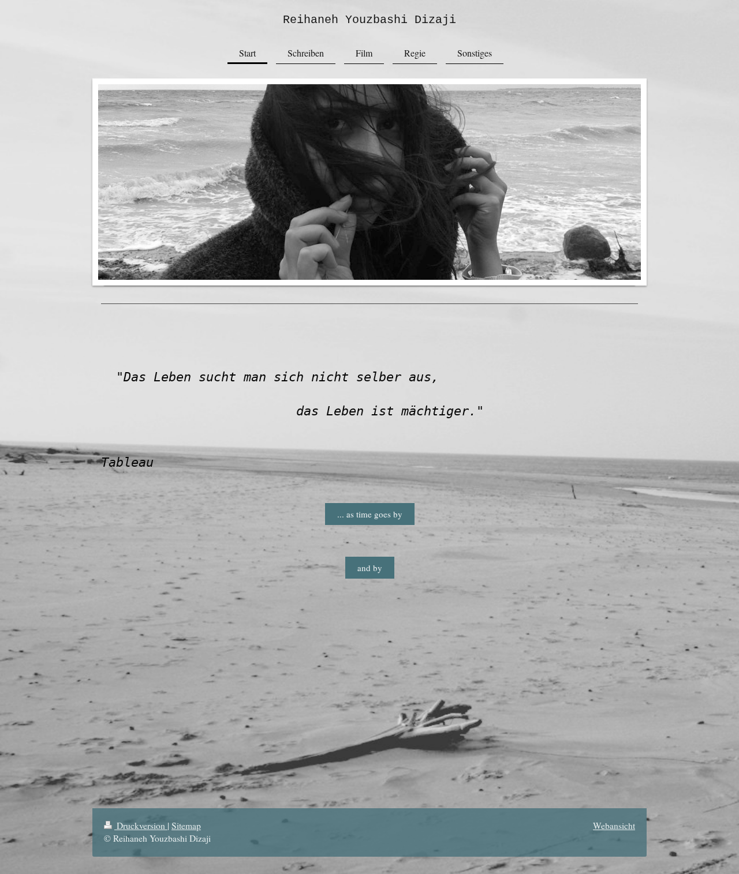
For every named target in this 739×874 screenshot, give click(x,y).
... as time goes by (369, 514)
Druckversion (140, 825)
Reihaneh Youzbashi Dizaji (369, 20)
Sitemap (186, 825)
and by (369, 567)
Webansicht (614, 825)
